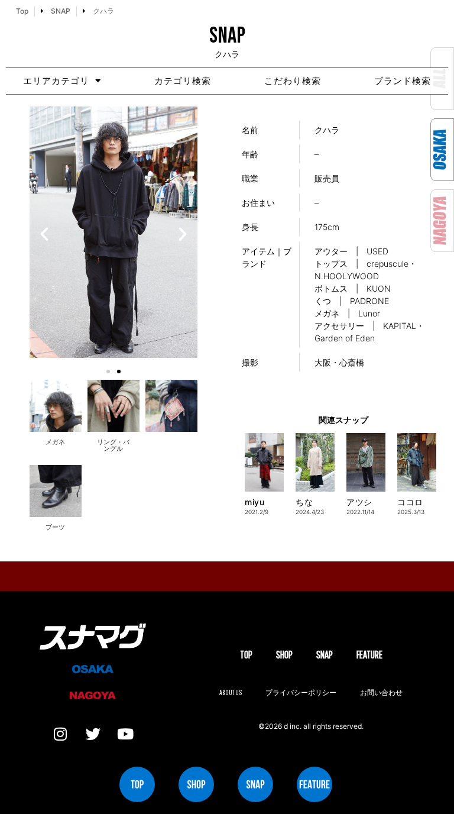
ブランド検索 (402, 80)
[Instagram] (60, 734)
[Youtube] (125, 734)
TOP (246, 654)
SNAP (324, 654)
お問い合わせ (381, 692)
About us (230, 692)
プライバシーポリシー (300, 692)
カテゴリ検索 (182, 80)
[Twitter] (93, 734)
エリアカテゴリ (56, 80)
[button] (44, 234)
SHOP (284, 654)
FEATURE (369, 654)
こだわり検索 (292, 80)
